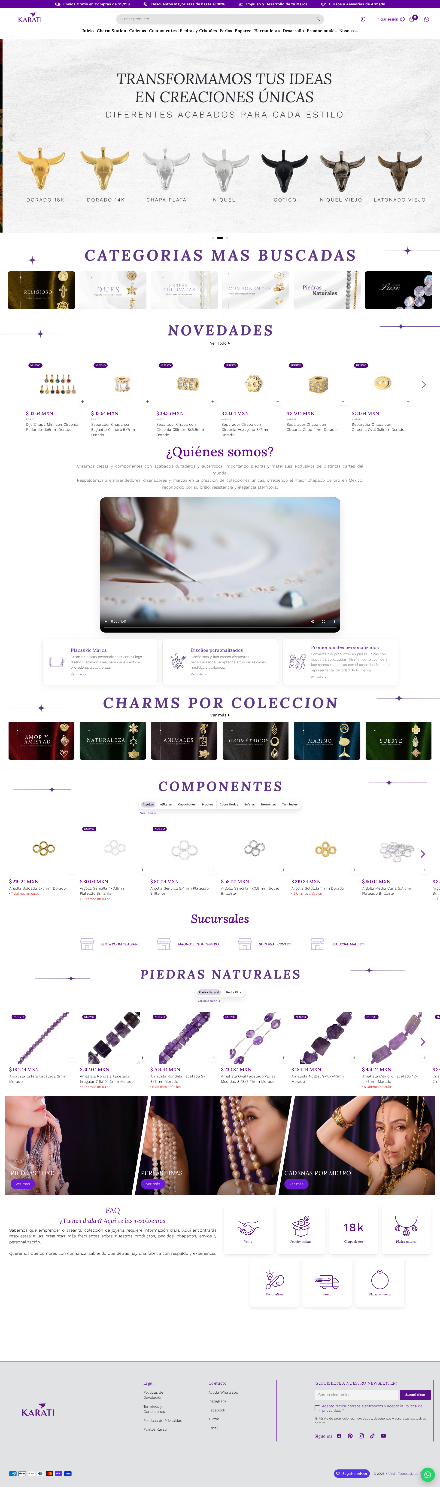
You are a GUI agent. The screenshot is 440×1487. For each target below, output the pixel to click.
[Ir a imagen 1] (213, 238)
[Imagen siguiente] (428, 136)
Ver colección (207, 1001)
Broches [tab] (207, 804)
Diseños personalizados (220, 662)
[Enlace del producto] (57, 397)
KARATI (30, 419)
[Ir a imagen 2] (218, 238)
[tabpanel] (220, 863)
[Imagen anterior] (12, 136)
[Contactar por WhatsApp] (428, 1475)
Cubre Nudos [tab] (229, 804)
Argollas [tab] (148, 804)
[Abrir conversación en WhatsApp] (426, 19)
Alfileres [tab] (166, 804)
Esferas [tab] (249, 804)
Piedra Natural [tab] (209, 992)
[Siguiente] (423, 384)
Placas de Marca (100, 662)
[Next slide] (423, 854)
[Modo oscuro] (363, 19)
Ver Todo (218, 343)
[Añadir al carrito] (82, 401)
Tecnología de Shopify (414, 1473)
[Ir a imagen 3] (225, 238)
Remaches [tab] (268, 804)
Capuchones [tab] (186, 804)
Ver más (218, 715)
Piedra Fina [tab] (233, 992)
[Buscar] (318, 19)
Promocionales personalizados (340, 662)
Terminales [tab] (289, 804)
